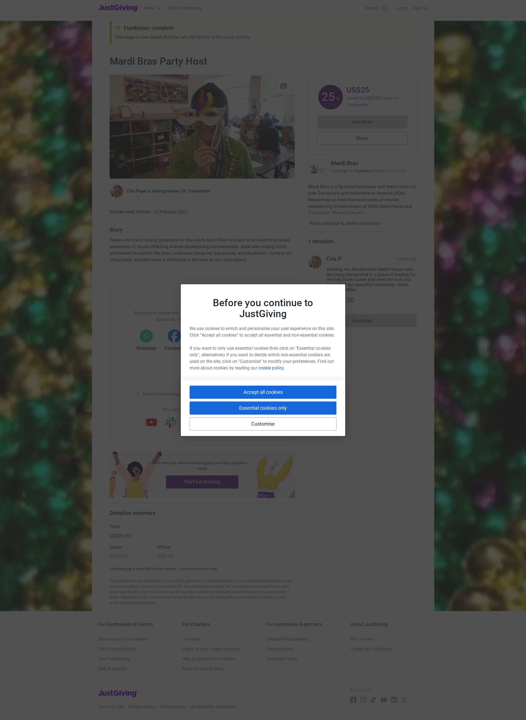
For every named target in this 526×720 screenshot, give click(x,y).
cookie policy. (271, 368)
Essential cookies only (263, 408)
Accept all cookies (263, 392)
